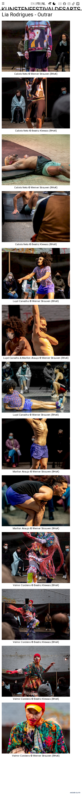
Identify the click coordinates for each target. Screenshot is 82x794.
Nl (43, 3)
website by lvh (75, 793)
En (33, 3)
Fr (38, 3)
